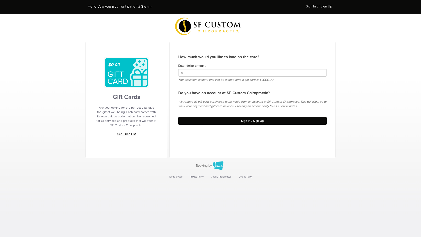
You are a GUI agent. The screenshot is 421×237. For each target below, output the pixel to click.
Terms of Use (175, 177)
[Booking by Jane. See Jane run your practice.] (210, 165)
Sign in (147, 6)
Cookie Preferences (221, 177)
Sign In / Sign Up (252, 120)
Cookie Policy (245, 177)
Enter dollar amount (191, 66)
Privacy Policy (196, 177)
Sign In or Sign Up (319, 6)
